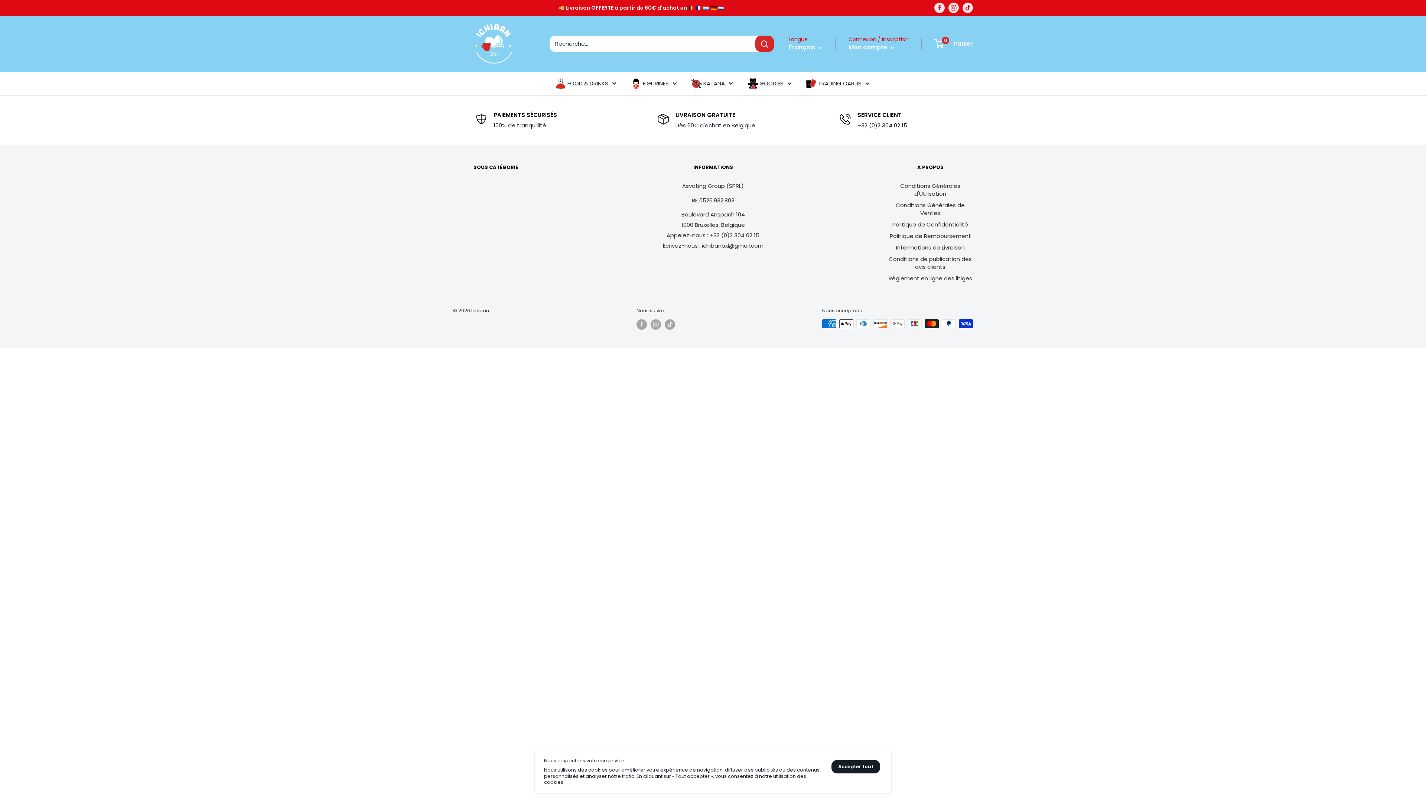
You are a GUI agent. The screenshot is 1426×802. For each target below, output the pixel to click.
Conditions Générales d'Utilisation (930, 190)
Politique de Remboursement (930, 236)
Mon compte (869, 47)
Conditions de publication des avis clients (930, 263)
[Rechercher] (764, 44)
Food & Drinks (587, 83)
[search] (652, 44)
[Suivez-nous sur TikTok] (968, 8)
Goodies (771, 83)
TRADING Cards (840, 83)
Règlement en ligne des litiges (930, 278)
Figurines (656, 83)
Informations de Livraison (930, 247)
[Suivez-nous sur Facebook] (939, 8)
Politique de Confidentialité (930, 224)
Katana (714, 83)
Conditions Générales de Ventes (930, 209)
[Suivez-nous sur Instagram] (953, 8)
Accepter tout (855, 766)
